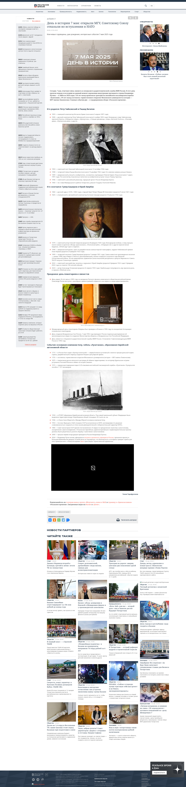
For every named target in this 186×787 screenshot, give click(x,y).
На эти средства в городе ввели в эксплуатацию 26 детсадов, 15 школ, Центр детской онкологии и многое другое (92, 651)
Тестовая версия (100, 781)
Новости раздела (30, 344)
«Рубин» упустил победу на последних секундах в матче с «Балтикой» (29, 29)
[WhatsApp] (58, 520)
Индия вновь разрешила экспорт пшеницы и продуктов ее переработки (29, 203)
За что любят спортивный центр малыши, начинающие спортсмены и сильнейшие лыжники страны (123, 612)
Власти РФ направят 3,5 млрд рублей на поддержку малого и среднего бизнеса (30, 308)
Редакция (144, 774)
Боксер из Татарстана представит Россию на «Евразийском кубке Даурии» (28, 239)
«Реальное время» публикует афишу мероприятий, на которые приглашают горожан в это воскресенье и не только (154, 628)
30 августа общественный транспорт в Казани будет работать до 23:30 (30, 330)
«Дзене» (96, 504)
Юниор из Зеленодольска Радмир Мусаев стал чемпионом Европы (61, 568)
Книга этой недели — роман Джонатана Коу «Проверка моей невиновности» (153, 590)
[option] (154, 33)
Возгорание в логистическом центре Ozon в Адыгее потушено (30, 50)
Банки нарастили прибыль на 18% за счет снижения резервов (30, 158)
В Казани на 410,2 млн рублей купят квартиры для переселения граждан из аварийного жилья (30, 271)
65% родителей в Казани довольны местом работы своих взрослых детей (29, 125)
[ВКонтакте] (130, 17)
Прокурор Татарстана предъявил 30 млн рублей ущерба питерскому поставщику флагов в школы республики (92, 608)
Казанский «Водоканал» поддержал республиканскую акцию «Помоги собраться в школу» (30, 187)
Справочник (86, 6)
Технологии (112, 11)
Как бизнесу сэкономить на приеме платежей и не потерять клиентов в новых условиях (154, 670)
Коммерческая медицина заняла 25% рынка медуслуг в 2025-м (30, 279)
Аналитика (39, 11)
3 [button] (156, 43)
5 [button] (160, 72)
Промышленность (66, 11)
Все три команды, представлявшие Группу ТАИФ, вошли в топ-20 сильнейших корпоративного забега (154, 569)
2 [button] (153, 43)
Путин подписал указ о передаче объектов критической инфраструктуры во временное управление (29, 230)
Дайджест (51, 19)
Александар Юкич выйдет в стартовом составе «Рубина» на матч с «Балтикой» (29, 93)
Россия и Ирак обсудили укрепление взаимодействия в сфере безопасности (28, 77)
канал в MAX (101, 502)
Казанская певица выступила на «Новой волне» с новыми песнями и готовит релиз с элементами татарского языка (123, 691)
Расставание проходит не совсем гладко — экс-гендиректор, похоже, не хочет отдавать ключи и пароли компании (92, 734)
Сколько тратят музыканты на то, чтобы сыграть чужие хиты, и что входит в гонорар (92, 693)
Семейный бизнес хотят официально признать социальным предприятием (30, 69)
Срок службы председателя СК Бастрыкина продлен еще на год (30, 222)
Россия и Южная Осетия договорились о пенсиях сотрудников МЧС (28, 195)
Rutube (88, 504)
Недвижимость (81, 11)
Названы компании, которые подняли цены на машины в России (30, 324)
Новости (60, 6)
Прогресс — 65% (25, 217)
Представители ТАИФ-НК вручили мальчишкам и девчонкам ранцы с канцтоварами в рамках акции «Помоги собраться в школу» (60, 647)
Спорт (137, 11)
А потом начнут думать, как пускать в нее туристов (61, 607)
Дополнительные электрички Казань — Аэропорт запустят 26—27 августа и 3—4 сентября (30, 211)
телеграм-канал (72, 502)
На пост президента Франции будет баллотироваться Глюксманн (30, 286)
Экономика (51, 11)
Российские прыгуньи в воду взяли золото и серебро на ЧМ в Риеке (29, 117)
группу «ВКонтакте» (87, 502)
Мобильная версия (100, 779)
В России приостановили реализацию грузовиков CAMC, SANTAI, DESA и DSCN (28, 109)
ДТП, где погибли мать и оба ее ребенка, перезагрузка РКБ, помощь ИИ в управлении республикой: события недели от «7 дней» (123, 570)
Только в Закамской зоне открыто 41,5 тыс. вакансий (123, 651)
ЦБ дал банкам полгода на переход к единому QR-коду (29, 180)
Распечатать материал (129, 520)
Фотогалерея (72, 6)
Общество (146, 11)
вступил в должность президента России (99, 437)
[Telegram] (63, 520)
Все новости (36, 21)
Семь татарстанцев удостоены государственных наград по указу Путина (30, 165)
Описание (144, 781)
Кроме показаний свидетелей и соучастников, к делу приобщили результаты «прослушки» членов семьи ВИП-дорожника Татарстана (153, 714)
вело (82, 441)
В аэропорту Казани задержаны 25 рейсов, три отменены (27, 61)
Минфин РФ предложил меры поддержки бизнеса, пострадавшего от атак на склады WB (30, 316)
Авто (92, 11)
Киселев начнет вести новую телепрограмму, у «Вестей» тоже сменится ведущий (30, 301)
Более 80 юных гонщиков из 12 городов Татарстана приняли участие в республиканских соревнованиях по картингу (60, 689)
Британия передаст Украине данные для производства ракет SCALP (29, 263)
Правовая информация (145, 779)
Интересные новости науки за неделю (91, 568)
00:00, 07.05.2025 (52, 30)
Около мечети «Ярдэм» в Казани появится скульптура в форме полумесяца (28, 293)
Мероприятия (125, 11)
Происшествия (145, 704)
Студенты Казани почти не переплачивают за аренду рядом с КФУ (30, 147)
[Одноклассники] (135, 17)
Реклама (144, 776)
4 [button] (159, 43)
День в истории (64, 512)
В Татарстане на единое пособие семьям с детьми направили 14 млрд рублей (28, 173)
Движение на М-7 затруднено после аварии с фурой (30, 36)
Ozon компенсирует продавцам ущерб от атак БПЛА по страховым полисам (30, 43)
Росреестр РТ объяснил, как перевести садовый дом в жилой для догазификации (29, 255)
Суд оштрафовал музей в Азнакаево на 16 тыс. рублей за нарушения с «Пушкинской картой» (30, 101)
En (152, 6)
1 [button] (150, 43)
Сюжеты (97, 6)
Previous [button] (141, 33)
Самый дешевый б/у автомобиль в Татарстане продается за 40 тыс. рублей (27, 338)
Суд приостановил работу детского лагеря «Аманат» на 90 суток (29, 85)
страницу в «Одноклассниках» (120, 502)
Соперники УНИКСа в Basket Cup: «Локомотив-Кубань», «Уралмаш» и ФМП (29, 247)
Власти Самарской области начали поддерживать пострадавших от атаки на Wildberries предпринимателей (29, 138)
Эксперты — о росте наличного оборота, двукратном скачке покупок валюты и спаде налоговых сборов (122, 733)
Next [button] (167, 33)
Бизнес (101, 11)
